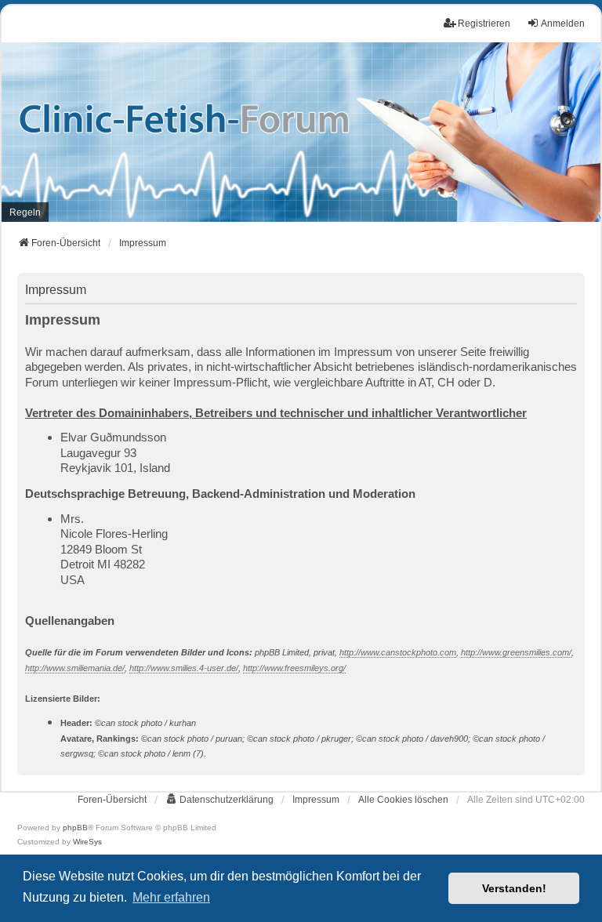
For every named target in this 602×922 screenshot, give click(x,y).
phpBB (75, 827)
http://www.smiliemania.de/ (75, 668)
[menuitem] (25, 212)
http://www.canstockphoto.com (397, 652)
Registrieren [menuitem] (484, 23)
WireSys (87, 841)
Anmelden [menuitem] (563, 23)
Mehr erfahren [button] (171, 897)
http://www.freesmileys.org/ (294, 668)
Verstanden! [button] (514, 888)
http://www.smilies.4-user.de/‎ (183, 668)
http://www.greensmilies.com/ (516, 652)
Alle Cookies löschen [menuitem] (403, 799)
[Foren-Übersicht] (301, 132)
